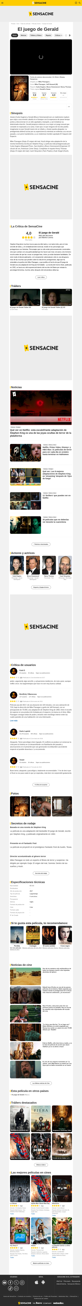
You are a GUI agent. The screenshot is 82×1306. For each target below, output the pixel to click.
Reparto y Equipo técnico (41, 587)
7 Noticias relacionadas (41, 544)
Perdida (17, 946)
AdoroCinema (61, 1284)
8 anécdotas (33, 896)
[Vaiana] (41, 1230)
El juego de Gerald (20, 1095)
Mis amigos (63, 93)
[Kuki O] (13, 671)
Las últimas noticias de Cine (41, 1083)
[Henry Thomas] (49, 565)
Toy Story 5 (14, 1245)
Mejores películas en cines (41, 1263)
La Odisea (13, 1203)
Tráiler (12, 1214)
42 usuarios (23, 762)
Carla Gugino (41, 87)
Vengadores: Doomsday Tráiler (62, 1130)
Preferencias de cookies (41, 1298)
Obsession (55, 1203)
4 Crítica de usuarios (41, 785)
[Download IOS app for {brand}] (38, 1282)
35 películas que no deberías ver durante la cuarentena (56, 521)
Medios (34, 93)
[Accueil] (39, 3)
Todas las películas (25, 23)
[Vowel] (13, 760)
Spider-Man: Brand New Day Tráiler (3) (20, 1158)
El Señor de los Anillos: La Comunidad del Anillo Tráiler (62, 1158)
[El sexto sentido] (49, 935)
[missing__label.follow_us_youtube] (5, 1282)
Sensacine (53, 93)
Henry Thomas (66, 87)
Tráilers (16, 286)
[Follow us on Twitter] (16, 1282)
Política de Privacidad (50, 1296)
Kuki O (22, 670)
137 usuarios (23, 697)
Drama (62, 77)
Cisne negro (65, 946)
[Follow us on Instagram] (22, 1282)
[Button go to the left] (66, 35)
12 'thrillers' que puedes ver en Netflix (57, 496)
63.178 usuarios (24, 734)
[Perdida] (17, 935)
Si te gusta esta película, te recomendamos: (39, 923)
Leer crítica (41, 277)
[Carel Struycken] (65, 565)
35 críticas (31, 673)
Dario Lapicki (24, 731)
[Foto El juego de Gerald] (20, 806)
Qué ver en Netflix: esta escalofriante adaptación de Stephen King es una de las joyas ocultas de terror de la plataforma (40, 433)
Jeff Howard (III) (52, 84)
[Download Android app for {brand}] (44, 1282)
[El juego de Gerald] (19, 88)
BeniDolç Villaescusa (28, 694)
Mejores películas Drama (50, 948)
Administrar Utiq (63, 1296)
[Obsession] (62, 1188)
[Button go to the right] (69, 35)
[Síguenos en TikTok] (10, 1288)
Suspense (33, 79)
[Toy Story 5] (20, 1230)
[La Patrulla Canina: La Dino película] (62, 1230)
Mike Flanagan (43, 82)
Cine (18, 23)
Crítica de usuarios (23, 665)
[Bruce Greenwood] (33, 565)
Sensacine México (73, 1284)
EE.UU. (32, 885)
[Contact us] (16, 1288)
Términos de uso (37, 1296)
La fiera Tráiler (41, 1130)
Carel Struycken (65, 576)
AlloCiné (59, 1281)
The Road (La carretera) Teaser (20, 1130)
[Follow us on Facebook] (10, 1282)
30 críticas (31, 762)
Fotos (15, 793)
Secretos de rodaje (23, 823)
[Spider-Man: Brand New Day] (41, 1188)
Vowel (21, 760)
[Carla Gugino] (17, 565)
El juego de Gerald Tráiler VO (20, 307)
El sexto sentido (49, 946)
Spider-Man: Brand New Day (40, 1203)
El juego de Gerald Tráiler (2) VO (53, 307)
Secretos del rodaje (41, 873)
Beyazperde (76, 1281)
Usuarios (44, 93)
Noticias (16, 387)
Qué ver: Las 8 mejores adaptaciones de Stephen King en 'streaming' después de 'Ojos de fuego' (57, 475)
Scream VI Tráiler (41, 1158)
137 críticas (32, 697)
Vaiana (33, 1245)
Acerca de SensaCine (9, 1296)
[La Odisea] (20, 1188)
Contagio (33, 946)
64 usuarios (23, 673)
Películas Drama (36, 23)
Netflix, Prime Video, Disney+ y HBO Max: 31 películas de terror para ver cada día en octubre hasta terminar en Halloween (57, 450)
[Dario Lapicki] (13, 732)
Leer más (14, 721)
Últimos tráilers (41, 1165)
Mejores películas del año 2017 (32, 948)
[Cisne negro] (65, 935)
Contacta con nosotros (24, 1296)
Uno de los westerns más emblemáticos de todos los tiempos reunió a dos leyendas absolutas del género (57, 970)
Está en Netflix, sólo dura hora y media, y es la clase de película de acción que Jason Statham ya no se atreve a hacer (57, 1044)
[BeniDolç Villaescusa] (13, 695)
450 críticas (34, 734)
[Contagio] (33, 935)
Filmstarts (67, 1281)
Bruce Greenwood (53, 87)
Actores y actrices (23, 553)
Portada (13, 23)
